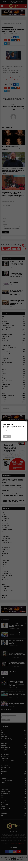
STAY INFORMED (8, 424)
